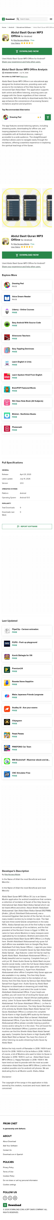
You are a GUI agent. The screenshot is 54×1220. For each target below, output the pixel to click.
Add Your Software (10, 1146)
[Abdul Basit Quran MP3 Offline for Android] (5, 37)
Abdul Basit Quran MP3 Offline (27, 34)
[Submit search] (18, 19)
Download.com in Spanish (13, 1154)
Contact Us (7, 1150)
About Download (9, 1142)
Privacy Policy (8, 1167)
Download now (29, 51)
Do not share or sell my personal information (20, 1180)
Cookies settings (9, 1185)
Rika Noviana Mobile (12, 874)
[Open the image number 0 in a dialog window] (21, 207)
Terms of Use (8, 1172)
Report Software (29, 526)
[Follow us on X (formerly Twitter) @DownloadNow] (10, 1198)
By (20, 40)
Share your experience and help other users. (21, 62)
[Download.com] (8, 19)
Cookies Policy (8, 1176)
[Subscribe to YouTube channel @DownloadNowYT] (15, 1198)
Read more (24, 76)
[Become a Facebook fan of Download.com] (5, 1198)
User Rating (15, 43)
